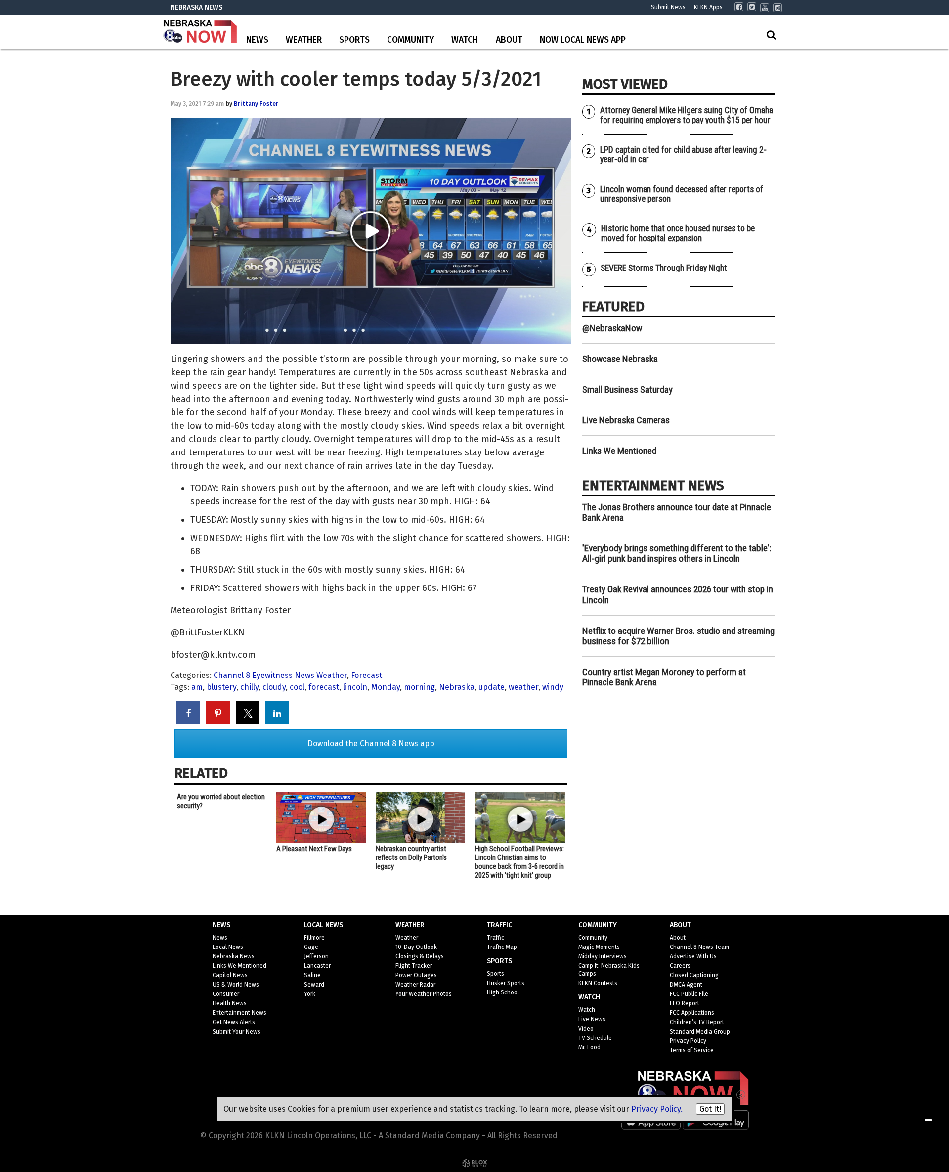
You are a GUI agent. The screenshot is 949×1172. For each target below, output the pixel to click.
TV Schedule (595, 1038)
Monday (385, 687)
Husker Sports (505, 983)
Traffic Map (502, 947)
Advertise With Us (693, 956)
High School (503, 992)
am (197, 687)
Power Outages (416, 975)
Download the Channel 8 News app (370, 743)
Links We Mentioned (619, 450)
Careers (680, 965)
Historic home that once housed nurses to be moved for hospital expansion (678, 233)
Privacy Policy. (657, 1109)
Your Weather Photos (423, 994)
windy (552, 687)
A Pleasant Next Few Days (314, 848)
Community (410, 40)
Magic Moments (599, 947)
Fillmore (314, 937)
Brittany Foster (256, 103)
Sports (354, 40)
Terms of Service (692, 1050)
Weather (304, 40)
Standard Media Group (700, 1031)
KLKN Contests (597, 983)
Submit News (668, 7)
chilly (249, 687)
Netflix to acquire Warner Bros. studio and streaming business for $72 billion (678, 636)
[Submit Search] (771, 34)
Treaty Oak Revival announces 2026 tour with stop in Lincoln (677, 594)
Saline (312, 975)
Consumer (226, 994)
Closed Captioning (694, 975)
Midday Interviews (602, 956)
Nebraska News (234, 956)
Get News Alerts (234, 1022)
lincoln (355, 687)
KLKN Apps (708, 7)
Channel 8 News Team (699, 947)
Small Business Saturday (627, 389)
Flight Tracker (413, 965)
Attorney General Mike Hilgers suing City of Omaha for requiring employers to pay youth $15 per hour (686, 115)
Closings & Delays (419, 956)
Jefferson (316, 956)
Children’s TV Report (697, 1022)
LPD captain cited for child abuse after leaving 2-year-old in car (683, 154)
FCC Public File (689, 994)
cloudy (274, 687)
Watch (464, 40)
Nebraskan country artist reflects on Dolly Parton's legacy (411, 857)
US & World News (236, 984)
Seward (314, 984)
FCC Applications (692, 1012)
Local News (228, 947)
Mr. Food (589, 1047)
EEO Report (684, 1003)
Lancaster (317, 965)
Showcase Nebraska (620, 358)
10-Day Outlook (416, 947)
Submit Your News (236, 1031)
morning (419, 687)
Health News (230, 1003)
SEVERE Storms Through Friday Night (664, 268)
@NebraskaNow (612, 328)
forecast (323, 687)
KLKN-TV (200, 32)
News (257, 40)
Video (586, 1028)
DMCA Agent (686, 984)
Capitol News (230, 975)
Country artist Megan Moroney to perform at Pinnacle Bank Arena (664, 677)
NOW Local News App (583, 40)
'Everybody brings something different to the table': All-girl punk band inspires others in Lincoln (677, 553)
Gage (311, 947)
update (491, 687)
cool (297, 687)
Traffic (495, 937)
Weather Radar (415, 984)
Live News (591, 1019)
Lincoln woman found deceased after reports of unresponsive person (681, 194)
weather (523, 687)
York (309, 994)
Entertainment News (239, 1012)
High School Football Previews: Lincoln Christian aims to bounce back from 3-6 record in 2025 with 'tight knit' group (519, 862)
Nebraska (456, 687)
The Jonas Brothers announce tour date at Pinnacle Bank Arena (676, 512)
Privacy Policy (688, 1040)
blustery (221, 687)
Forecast (366, 675)
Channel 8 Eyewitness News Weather (280, 675)
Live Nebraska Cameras (626, 420)
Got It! (710, 1109)
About (509, 40)
